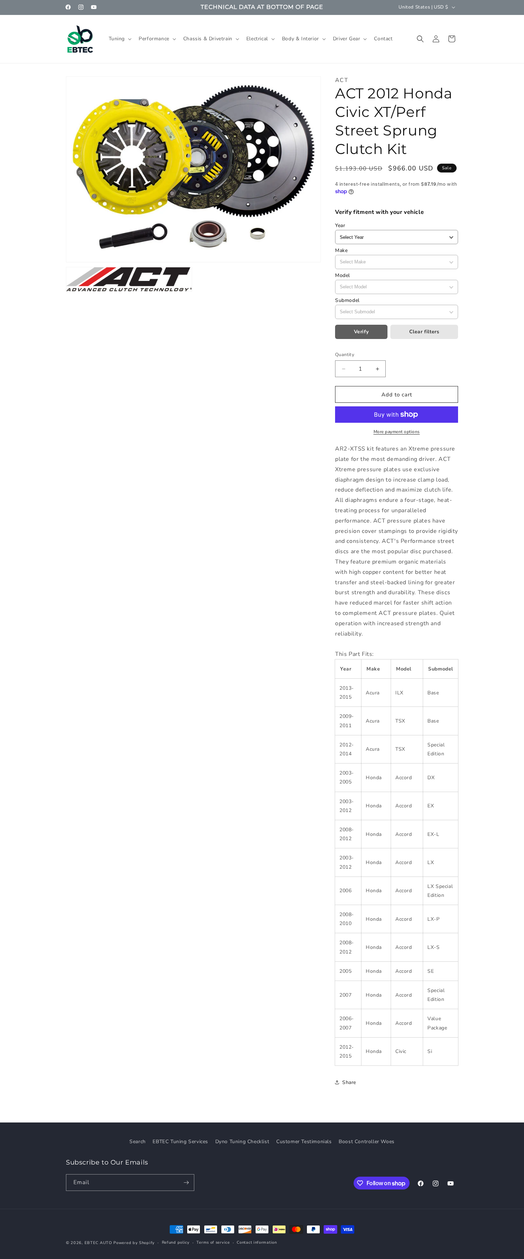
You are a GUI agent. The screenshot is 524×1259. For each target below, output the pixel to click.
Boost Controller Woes (367, 1141)
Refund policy (176, 1242)
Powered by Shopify (134, 1242)
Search (137, 1141)
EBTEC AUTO (98, 1242)
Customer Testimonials (304, 1141)
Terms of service (213, 1242)
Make (341, 250)
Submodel (347, 300)
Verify (361, 331)
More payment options (397, 432)
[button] (119, 38)
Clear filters (424, 331)
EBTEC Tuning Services (180, 1141)
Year (340, 225)
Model (342, 275)
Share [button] (349, 1082)
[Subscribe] (186, 1182)
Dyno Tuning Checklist (242, 1141)
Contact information (257, 1242)
